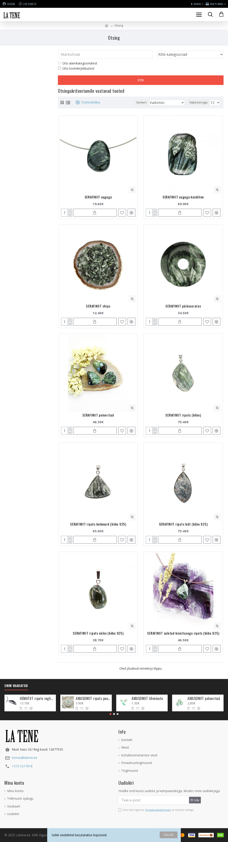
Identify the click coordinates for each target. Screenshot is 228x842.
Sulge (169, 835)
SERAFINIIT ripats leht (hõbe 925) (183, 524)
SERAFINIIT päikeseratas (183, 306)
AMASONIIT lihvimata (147, 698)
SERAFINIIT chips (98, 306)
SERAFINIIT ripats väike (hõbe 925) (98, 633)
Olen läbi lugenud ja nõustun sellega (158, 809)
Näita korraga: (199, 102)
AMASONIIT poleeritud (203, 698)
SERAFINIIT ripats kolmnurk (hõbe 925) (98, 524)
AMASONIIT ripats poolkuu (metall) (93, 698)
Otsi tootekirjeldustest (78, 68)
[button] (110, 714)
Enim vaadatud (16, 685)
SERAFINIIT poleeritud (98, 415)
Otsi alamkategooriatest (79, 63)
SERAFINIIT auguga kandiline (183, 197)
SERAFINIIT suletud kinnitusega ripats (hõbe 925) (183, 633)
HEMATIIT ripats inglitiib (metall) (37, 698)
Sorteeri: (141, 102)
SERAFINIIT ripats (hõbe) (183, 415)
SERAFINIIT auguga (98, 197)
